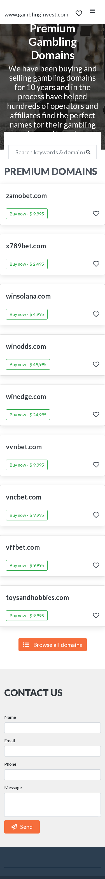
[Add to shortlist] (96, 214)
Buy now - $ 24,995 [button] (28, 414)
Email (9, 740)
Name (10, 717)
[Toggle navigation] (93, 12)
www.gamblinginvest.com (36, 14)
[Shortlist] (79, 12)
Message (13, 787)
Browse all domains (57, 644)
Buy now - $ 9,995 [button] (27, 213)
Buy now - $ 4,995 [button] (27, 314)
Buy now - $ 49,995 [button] (28, 364)
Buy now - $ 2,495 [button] (27, 263)
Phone (10, 764)
